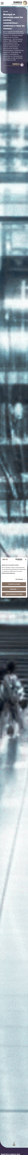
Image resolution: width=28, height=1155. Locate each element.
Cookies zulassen (14, 584)
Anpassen (13, 589)
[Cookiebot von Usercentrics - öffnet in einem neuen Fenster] (16, 560)
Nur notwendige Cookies (14, 594)
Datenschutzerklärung (8, 573)
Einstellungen (19, 579)
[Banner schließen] (25, 559)
